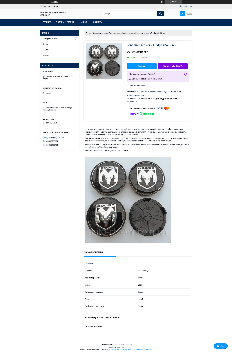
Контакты (97, 22)
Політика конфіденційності (142, 349)
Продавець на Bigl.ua (116, 347)
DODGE (141, 129)
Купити (141, 66)
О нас (84, 22)
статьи (46, 55)
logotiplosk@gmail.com (54, 137)
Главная (47, 22)
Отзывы (46, 49)
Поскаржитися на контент (121, 349)
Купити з (168, 66)
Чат (222, 346)
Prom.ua (129, 344)
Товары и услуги (65, 22)
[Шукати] (160, 13)
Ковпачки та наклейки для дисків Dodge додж (113, 33)
